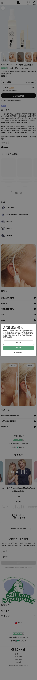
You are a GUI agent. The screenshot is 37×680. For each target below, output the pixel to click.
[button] (18, 353)
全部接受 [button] (18, 348)
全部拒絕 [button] (18, 342)
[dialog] (18, 340)
